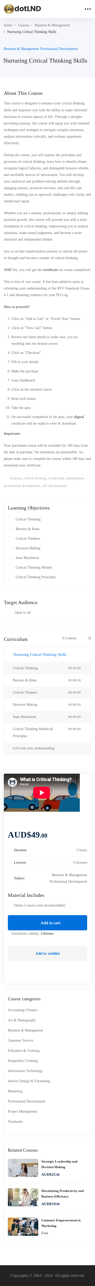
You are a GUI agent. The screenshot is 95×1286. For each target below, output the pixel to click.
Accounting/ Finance (22, 1010)
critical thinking (35, 478)
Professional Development (59, 49)
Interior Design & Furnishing (29, 1081)
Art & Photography (22, 1020)
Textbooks (15, 1122)
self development (54, 486)
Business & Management (52, 25)
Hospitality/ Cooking (23, 1061)
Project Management (22, 1111)
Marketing (15, 1091)
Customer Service (20, 1040)
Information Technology (25, 1071)
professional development (22, 486)
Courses (23, 25)
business (16, 478)
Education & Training (24, 1051)
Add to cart (50, 923)
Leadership (56, 478)
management (75, 478)
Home (8, 25)
